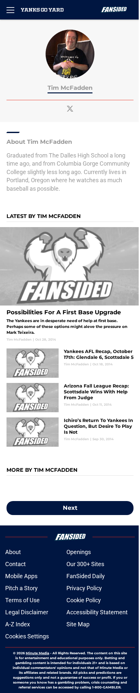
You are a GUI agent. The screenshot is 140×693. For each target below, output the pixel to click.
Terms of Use (22, 600)
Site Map (78, 624)
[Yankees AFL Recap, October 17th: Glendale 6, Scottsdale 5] (70, 363)
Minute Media (37, 653)
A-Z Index (17, 624)
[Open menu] (10, 10)
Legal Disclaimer (26, 612)
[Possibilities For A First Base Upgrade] (70, 284)
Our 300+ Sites (85, 564)
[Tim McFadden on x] (70, 108)
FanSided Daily (85, 576)
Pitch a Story (21, 588)
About (13, 552)
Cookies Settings (27, 636)
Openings (78, 552)
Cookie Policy (83, 600)
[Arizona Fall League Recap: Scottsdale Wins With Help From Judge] (70, 397)
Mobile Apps (21, 576)
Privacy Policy (84, 588)
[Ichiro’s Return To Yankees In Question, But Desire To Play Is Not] (70, 432)
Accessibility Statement (97, 612)
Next (70, 507)
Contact (15, 564)
